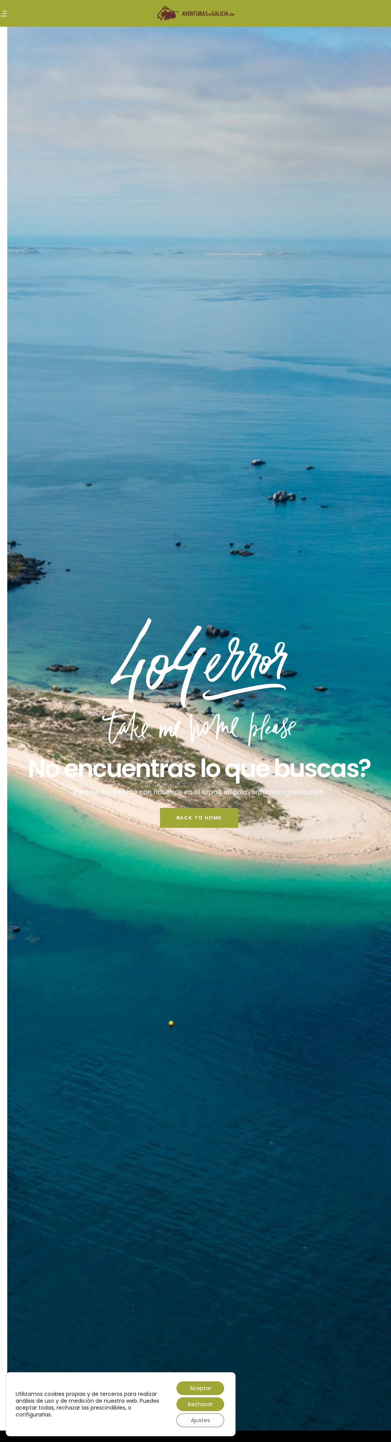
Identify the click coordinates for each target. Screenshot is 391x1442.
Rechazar (200, 1404)
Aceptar (200, 1388)
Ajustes (200, 1420)
